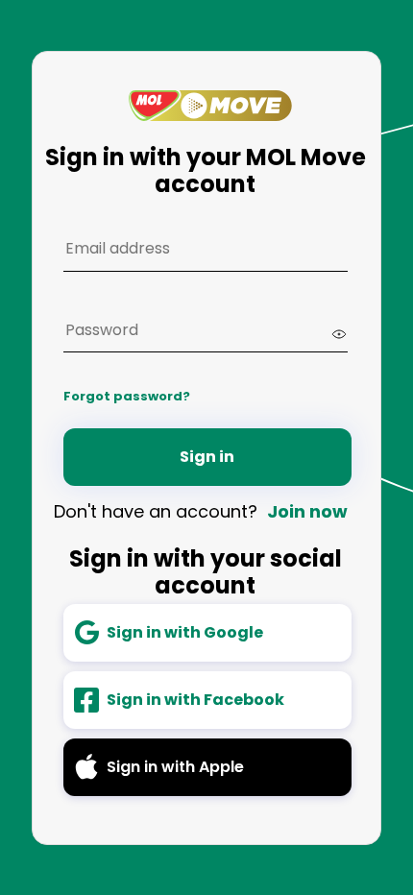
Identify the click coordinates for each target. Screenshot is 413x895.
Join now (307, 511)
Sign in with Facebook (195, 700)
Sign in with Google (185, 632)
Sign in (207, 457)
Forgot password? (126, 396)
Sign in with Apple (175, 767)
